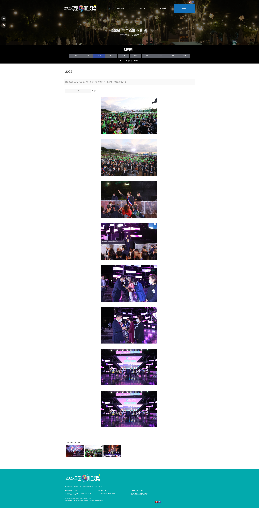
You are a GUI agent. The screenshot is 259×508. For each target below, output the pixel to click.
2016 (172, 56)
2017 (160, 56)
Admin (100, 486)
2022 (111, 56)
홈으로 (3, 18)
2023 (99, 56)
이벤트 (95, 486)
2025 (75, 56)
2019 (135, 56)
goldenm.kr (99, 500)
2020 (123, 56)
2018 (148, 56)
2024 (87, 56)
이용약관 (67, 486)
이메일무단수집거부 (87, 486)
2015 (184, 56)
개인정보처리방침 (76, 486)
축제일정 (3, 25)
